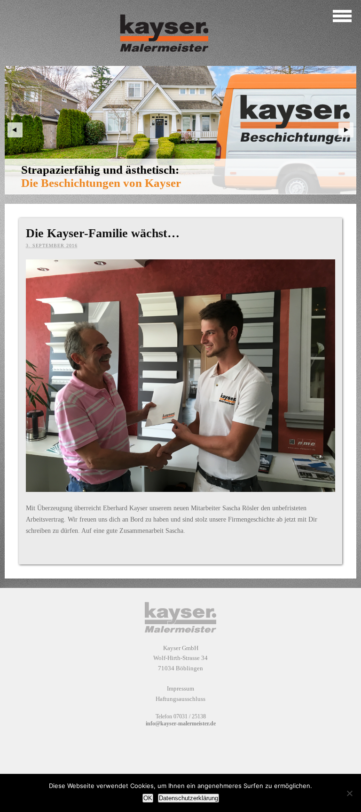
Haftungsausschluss (180, 698)
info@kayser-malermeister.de (181, 723)
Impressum (180, 688)
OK (147, 798)
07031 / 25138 (189, 716)
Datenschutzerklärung (188, 798)
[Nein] (349, 793)
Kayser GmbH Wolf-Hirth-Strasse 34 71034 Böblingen (180, 658)
